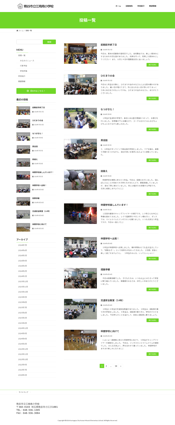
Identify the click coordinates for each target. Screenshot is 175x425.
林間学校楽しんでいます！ (114, 204)
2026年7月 (22, 245)
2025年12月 (23, 281)
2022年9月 (22, 364)
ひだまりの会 (108, 75)
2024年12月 (23, 328)
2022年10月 (23, 359)
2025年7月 (22, 307)
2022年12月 (23, 349)
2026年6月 (22, 250)
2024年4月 (22, 338)
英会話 (104, 140)
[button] (36, 91)
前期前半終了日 (109, 44)
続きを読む (152, 65)
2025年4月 (22, 323)
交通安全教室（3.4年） (113, 300)
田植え (104, 171)
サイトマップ (23, 392)
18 (116, 366)
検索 (49, 42)
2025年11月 (23, 286)
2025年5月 (22, 318)
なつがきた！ (108, 109)
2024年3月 (22, 344)
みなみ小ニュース (27, 60)
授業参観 (105, 269)
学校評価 (23, 71)
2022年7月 (22, 370)
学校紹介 (21, 76)
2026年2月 (22, 271)
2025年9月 (22, 297)
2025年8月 (22, 302)
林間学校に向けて (110, 331)
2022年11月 (23, 354)
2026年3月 (22, 266)
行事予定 (23, 66)
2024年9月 (22, 333)
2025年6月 (22, 312)
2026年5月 (22, 255)
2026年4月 (22, 260)
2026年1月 (22, 276)
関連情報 (21, 81)
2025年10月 (23, 292)
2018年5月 (22, 375)
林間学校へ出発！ (110, 238)
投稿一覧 (21, 55)
